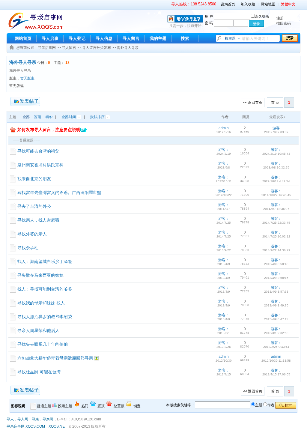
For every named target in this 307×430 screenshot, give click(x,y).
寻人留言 (131, 38)
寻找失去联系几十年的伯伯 (42, 344)
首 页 (275, 102)
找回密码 (283, 23)
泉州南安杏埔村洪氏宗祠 (40, 165)
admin (224, 128)
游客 (276, 128)
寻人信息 (104, 38)
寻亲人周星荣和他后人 (38, 330)
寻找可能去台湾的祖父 (38, 151)
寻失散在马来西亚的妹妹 (40, 275)
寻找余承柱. (28, 247)
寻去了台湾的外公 (34, 206)
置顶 (37, 117)
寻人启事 (50, 38)
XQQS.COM (35, 426)
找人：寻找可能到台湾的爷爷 (44, 289)
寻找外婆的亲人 (32, 233)
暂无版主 (27, 78)
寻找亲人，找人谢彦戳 (38, 220)
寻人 (10, 419)
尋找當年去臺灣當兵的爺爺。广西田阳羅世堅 (59, 192)
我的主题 (158, 38)
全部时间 (69, 117)
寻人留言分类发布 (96, 48)
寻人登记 (77, 38)
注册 (280, 18)
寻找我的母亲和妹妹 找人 (41, 302)
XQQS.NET (58, 426)
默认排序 (98, 117)
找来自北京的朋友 (34, 178)
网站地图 (268, 4)
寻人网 (22, 419)
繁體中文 (288, 4)
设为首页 (228, 4)
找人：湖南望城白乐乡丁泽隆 (44, 261)
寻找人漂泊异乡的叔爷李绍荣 (44, 316)
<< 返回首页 (252, 102)
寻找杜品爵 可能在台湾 (39, 371)
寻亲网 (48, 419)
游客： (223, 150)
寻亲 (35, 419)
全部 (26, 117)
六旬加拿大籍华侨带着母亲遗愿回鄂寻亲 (55, 358)
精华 (48, 117)
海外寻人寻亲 (128, 48)
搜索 (185, 38)
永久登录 (262, 16)
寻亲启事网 (47, 48)
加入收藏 (248, 4)
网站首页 (23, 38)
